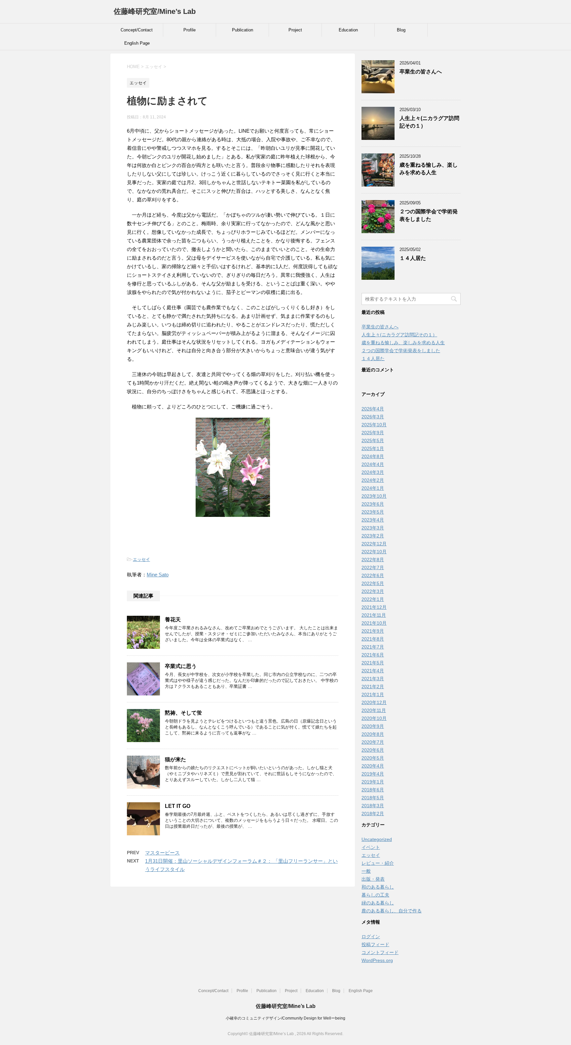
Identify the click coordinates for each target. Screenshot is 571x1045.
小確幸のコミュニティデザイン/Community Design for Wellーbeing (285, 1018)
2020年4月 (373, 766)
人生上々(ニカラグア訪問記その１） (399, 334)
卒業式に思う (181, 666)
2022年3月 (373, 591)
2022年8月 (373, 559)
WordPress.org (377, 960)
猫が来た (175, 759)
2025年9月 (373, 432)
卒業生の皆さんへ (421, 71)
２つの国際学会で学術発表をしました (429, 215)
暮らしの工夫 (375, 895)
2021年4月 (373, 670)
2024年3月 (373, 472)
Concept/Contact (137, 29)
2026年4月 (373, 408)
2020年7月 (373, 742)
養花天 (173, 619)
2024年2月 (373, 480)
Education (348, 29)
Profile (189, 29)
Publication (242, 29)
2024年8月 (373, 456)
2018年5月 (373, 797)
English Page (137, 43)
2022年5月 (373, 583)
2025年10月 (374, 424)
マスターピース (162, 853)
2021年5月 (373, 662)
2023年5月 (373, 512)
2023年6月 (373, 504)
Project (295, 29)
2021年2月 (373, 686)
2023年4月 (373, 519)
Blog (401, 29)
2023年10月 (374, 496)
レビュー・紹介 (378, 863)
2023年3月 (373, 527)
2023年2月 (373, 535)
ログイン (371, 936)
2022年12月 (374, 543)
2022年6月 (373, 575)
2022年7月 (373, 567)
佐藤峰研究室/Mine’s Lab (155, 11)
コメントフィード (380, 952)
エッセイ (141, 559)
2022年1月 (373, 599)
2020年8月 (373, 734)
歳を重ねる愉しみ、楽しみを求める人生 (429, 168)
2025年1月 (373, 448)
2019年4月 (373, 773)
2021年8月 (373, 639)
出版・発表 (373, 879)
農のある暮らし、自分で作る (392, 910)
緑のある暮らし (378, 902)
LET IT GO (177, 806)
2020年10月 (374, 718)
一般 (366, 871)
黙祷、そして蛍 (183, 713)
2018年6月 (373, 789)
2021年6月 (373, 654)
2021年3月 (373, 678)
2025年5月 (373, 440)
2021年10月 (374, 623)
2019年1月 (373, 781)
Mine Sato (158, 574)
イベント (371, 847)
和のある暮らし (378, 887)
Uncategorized (377, 839)
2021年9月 (373, 631)
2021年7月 (373, 646)
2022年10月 (374, 551)
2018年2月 (373, 813)
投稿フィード (375, 944)
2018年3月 (373, 805)
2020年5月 (373, 758)
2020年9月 (373, 726)
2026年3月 (373, 416)
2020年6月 (373, 750)
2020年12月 (374, 702)
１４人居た (413, 258)
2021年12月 (374, 607)
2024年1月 (373, 488)
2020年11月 (374, 710)
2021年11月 (374, 615)
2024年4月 (373, 464)
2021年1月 (373, 694)
